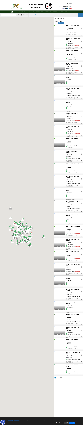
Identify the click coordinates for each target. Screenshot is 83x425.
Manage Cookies (59, 422)
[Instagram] (62, 9)
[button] (2, 422)
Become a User (68, 5)
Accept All (72, 422)
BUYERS (55, 11)
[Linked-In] (67, 9)
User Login (61, 5)
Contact (70, 3)
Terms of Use (16, 420)
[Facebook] (64, 9)
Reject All (66, 422)
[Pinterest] (71, 9)
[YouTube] (69, 9)
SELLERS (61, 11)
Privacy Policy (10, 420)
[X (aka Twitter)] (66, 9)
